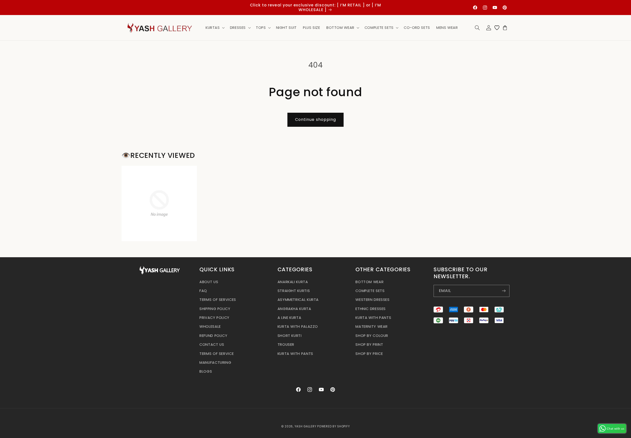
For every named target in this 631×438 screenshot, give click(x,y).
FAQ (203, 290)
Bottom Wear (369, 281)
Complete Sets (370, 290)
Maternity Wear (371, 326)
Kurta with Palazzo (298, 326)
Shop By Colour (371, 335)
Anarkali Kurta (293, 281)
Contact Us (211, 344)
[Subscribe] (503, 291)
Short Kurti (290, 335)
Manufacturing (215, 362)
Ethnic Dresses (370, 308)
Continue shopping (315, 119)
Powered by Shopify (333, 426)
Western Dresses (372, 299)
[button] (214, 27)
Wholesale (210, 326)
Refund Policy (213, 335)
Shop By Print (369, 344)
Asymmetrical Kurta (298, 299)
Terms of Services (217, 299)
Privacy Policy (214, 317)
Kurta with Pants (295, 353)
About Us (208, 281)
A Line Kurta (289, 317)
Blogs (205, 371)
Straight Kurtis (294, 290)
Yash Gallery (305, 426)
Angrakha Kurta (294, 308)
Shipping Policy (214, 308)
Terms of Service (216, 353)
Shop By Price (369, 353)
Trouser (286, 344)
